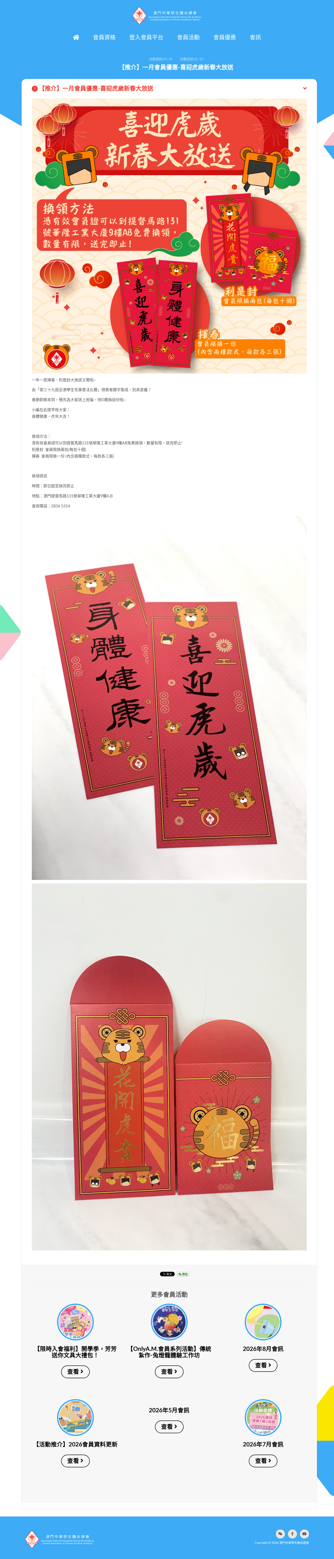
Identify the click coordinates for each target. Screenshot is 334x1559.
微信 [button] (185, 1274)
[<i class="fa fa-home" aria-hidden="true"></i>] (76, 37)
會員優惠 (224, 37)
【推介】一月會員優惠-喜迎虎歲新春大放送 (93, 89)
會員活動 (188, 37)
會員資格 (104, 37)
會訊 (255, 37)
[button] (280, 1534)
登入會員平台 (146, 37)
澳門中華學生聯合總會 (167, 15)
